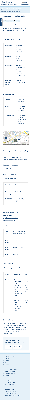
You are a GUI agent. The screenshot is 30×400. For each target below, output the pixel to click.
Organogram (7, 168)
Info (26, 144)
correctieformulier (18, 327)
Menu (26, 2)
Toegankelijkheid (10, 373)
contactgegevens (9, 331)
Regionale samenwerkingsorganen (9, 9)
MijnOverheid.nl (9, 389)
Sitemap (7, 376)
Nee (15, 347)
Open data (8, 380)
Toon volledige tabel (10, 39)
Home (2, 8)
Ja (6, 347)
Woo (15, 300)
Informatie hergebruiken (12, 369)
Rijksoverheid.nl (9, 391)
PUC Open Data (9, 384)
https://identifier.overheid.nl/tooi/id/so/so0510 (19, 233)
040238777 (19, 82)
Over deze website (10, 356)
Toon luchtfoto (15, 140)
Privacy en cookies (10, 371)
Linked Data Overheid (11, 382)
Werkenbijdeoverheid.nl (12, 395)
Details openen (1, 22)
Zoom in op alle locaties (18, 140)
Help (6, 363)
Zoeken (7, 365)
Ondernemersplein (10, 393)
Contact (7, 358)
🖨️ (26, 140)
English (7, 360)
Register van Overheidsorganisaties (14, 8)
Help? (23, 30)
